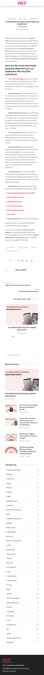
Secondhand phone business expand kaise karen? (20, 394)
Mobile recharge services (16, 210)
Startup (23, 607)
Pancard (23, 558)
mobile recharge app (12, 251)
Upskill (23, 633)
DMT (23, 514)
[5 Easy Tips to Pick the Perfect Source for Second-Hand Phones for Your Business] (11, 421)
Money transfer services (15, 197)
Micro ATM (11, 214)
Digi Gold (23, 492)
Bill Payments (10, 247)
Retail (23, 589)
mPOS (23, 545)
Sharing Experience (23, 603)
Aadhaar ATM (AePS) (23, 470)
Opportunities (22, 19)
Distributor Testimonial (23, 510)
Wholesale (23, 642)
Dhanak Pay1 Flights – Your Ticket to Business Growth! (28, 436)
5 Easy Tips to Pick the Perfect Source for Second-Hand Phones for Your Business (28, 422)
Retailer (23, 594)
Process (23, 585)
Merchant (23, 536)
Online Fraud (23, 549)
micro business (23, 247)
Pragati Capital (23, 576)
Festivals (23, 523)
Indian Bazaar (23, 532)
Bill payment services (14, 201)
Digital (23, 496)
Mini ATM (33, 247)
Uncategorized (33, 19)
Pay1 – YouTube (10, 128)
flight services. (23, 527)
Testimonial (23, 616)
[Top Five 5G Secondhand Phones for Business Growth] (11, 408)
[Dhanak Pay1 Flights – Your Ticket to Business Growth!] (11, 437)
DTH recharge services (15, 206)
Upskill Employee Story (23, 638)
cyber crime (23, 479)
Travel (23, 620)
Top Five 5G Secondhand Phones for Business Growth (28, 407)
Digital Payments (11, 19)
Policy (23, 572)
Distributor (23, 505)
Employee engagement (23, 518)
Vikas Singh (23, 26)
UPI (23, 629)
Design (23, 483)
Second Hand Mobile (23, 598)
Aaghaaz (23, 474)
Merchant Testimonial (23, 541)
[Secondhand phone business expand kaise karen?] (22, 314)
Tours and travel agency (16, 79)
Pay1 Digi (23, 563)
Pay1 (9, 240)
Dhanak (23, 488)
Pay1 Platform (23, 567)
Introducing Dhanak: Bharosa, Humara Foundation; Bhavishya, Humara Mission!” (27, 450)
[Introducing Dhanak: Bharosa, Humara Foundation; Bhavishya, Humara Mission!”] (11, 450)
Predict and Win (23, 580)
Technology (23, 611)
